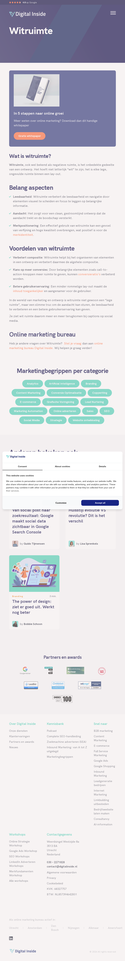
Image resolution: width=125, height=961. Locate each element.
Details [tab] (102, 466)
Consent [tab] (22, 466)
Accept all (100, 503)
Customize (60, 503)
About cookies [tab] (62, 466)
